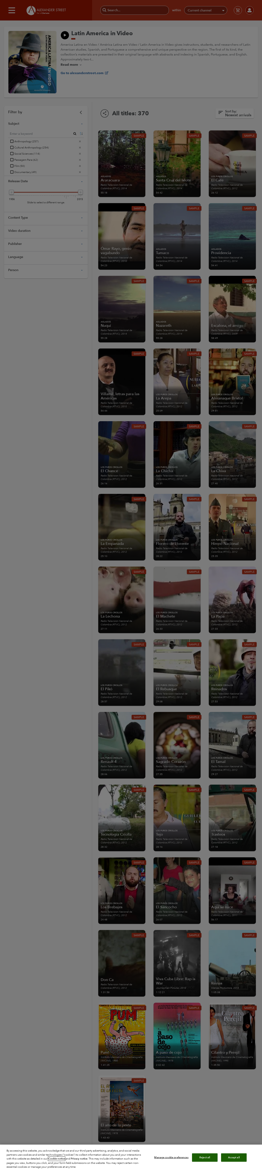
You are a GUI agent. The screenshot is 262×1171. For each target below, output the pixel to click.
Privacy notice (79, 1159)
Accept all (234, 1157)
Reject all (204, 1157)
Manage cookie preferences (171, 1157)
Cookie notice (56, 1159)
